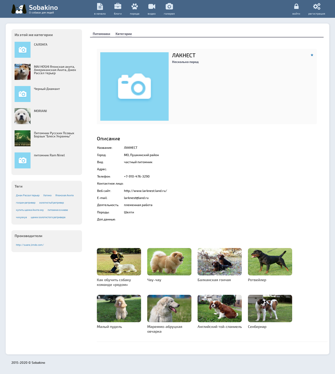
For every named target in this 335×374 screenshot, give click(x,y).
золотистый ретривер (51, 202)
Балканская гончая (214, 279)
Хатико (47, 195)
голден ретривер (25, 202)
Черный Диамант (47, 89)
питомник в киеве (58, 209)
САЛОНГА (40, 44)
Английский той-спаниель (220, 326)
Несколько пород (185, 62)
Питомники (101, 34)
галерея (169, 13)
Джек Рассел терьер (27, 195)
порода (134, 13)
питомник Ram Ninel (49, 155)
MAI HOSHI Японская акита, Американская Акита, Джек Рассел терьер (55, 70)
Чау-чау (154, 279)
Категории (124, 34)
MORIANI (40, 111)
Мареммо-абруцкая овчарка (164, 328)
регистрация (316, 13)
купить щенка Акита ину (30, 209)
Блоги (118, 13)
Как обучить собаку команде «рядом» (114, 282)
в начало (100, 13)
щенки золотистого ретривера (48, 217)
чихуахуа (21, 217)
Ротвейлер (257, 279)
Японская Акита (64, 195)
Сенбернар (257, 326)
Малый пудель (109, 326)
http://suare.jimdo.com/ (30, 244)
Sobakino (43, 8)
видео (152, 13)
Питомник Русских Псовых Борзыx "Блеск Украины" (54, 134)
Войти (296, 13)
